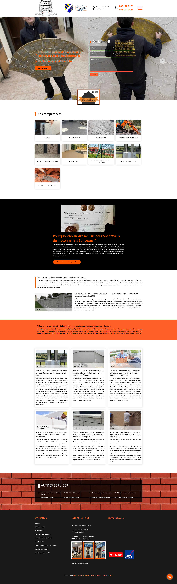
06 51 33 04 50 (126, 10)
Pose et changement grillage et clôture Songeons (51, 493)
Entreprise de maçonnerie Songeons (101, 497)
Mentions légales (96, 575)
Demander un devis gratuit (66, 262)
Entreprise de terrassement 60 (42, 534)
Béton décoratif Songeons (72, 493)
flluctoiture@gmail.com (81, 563)
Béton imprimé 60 (39, 530)
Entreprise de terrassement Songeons (126, 493)
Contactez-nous (108, 575)
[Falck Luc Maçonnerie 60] (46, 8)
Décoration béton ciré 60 (41, 549)
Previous (9, 61)
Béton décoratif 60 (39, 542)
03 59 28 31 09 (126, 6)
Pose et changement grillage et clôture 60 (45, 545)
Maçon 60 (37, 523)
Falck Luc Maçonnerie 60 (81, 575)
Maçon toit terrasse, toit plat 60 (43, 538)
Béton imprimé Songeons (47, 497)
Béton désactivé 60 (39, 527)
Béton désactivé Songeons (72, 497)
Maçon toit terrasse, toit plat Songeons (102, 493)
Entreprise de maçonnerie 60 (42, 553)
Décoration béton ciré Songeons (125, 497)
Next (162, 61)
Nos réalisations (43, 68)
